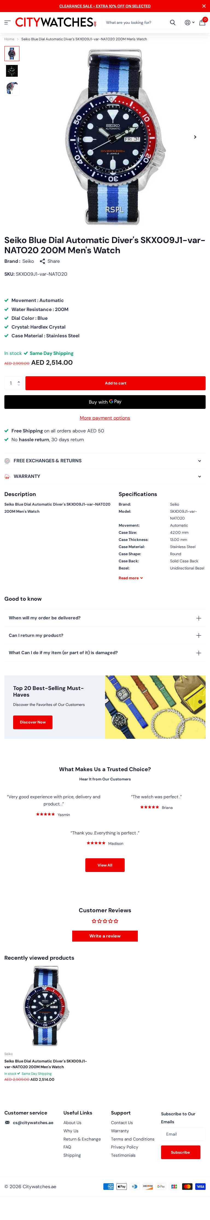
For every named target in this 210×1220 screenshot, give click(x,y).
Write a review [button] (105, 936)
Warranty (120, 1131)
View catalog (7, 22)
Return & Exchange (82, 1139)
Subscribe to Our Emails (178, 1118)
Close (204, 6)
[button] (195, 137)
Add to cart (115, 383)
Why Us (70, 1131)
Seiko (28, 261)
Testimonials (123, 1155)
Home (9, 39)
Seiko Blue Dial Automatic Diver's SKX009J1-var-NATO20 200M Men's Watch (45, 1064)
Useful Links (77, 1113)
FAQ (67, 1147)
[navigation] (11, 53)
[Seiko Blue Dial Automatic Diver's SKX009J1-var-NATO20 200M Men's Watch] (46, 1006)
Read (129, 577)
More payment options (105, 418)
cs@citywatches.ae (33, 1122)
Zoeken (172, 22)
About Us (72, 1122)
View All (105, 865)
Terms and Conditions (132, 1139)
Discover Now (33, 722)
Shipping (72, 1155)
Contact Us (122, 1122)
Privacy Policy (124, 1147)
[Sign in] (190, 22)
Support (121, 1113)
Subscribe (181, 1152)
